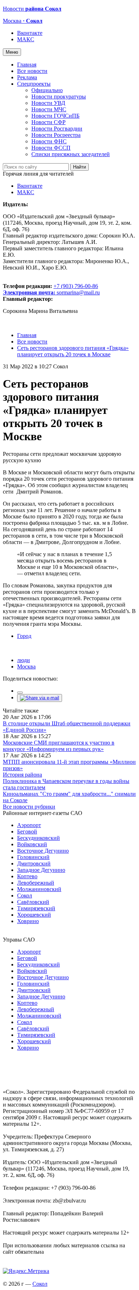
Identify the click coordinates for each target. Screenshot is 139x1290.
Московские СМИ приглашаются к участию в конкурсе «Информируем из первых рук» (58, 746)
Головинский (33, 857)
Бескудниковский (38, 838)
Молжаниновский (39, 889)
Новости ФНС (49, 141)
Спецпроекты (34, 84)
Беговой (27, 831)
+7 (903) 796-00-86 (50, 289)
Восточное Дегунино (43, 851)
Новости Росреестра (56, 135)
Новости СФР (48, 122)
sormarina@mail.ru (78, 292)
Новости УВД (48, 103)
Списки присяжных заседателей (70, 154)
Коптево (27, 876)
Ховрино (28, 921)
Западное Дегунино (41, 870)
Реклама (27, 77)
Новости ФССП (51, 148)
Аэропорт (29, 825)
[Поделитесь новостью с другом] (39, 697)
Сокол (24, 895)
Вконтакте (29, 33)
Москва (26, 666)
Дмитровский (34, 863)
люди (23, 660)
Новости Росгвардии (56, 129)
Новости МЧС (48, 109)
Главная (26, 65)
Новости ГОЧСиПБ (55, 116)
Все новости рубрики (29, 807)
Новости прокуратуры (58, 97)
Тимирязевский (36, 908)
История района (22, 775)
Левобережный (35, 883)
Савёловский (33, 902)
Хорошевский (34, 915)
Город (24, 636)
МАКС (25, 39)
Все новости (32, 71)
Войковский (32, 844)
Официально (47, 90)
